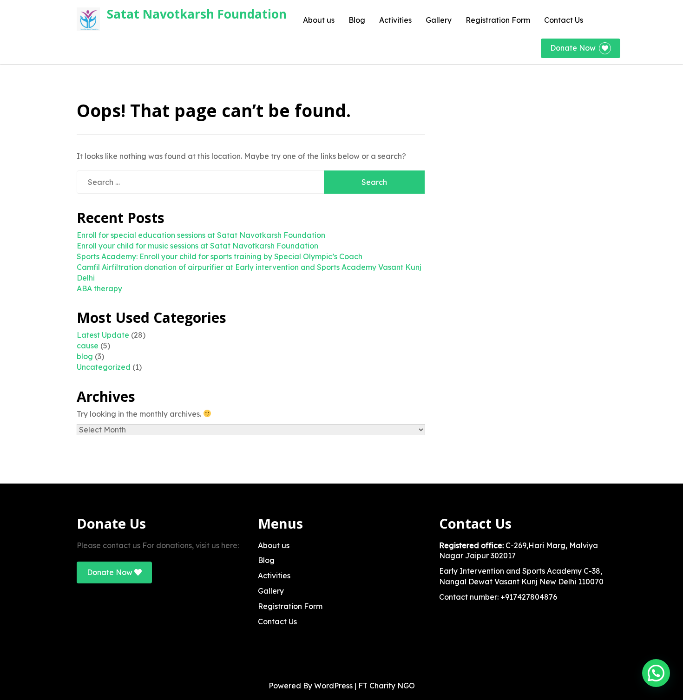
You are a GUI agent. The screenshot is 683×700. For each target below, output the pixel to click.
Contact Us (563, 20)
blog (85, 356)
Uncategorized (104, 367)
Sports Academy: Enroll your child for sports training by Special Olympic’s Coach (219, 256)
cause (88, 345)
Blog (356, 20)
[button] (656, 673)
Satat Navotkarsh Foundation (197, 14)
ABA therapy (99, 288)
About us (319, 20)
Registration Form (498, 20)
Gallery (439, 20)
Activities (395, 20)
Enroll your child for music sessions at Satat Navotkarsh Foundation (197, 245)
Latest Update (103, 335)
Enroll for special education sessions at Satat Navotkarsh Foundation (201, 235)
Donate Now (573, 47)
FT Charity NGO (386, 685)
